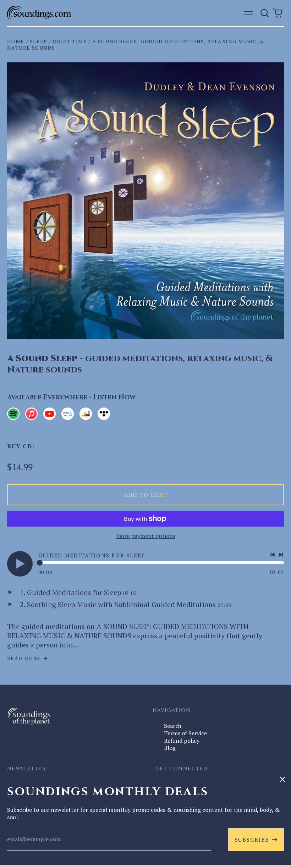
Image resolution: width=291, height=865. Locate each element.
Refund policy (181, 741)
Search (172, 726)
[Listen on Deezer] (85, 414)
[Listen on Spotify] (13, 414)
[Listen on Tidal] (104, 414)
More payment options (145, 536)
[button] (264, 13)
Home (15, 41)
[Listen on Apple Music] (31, 414)
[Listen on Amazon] (67, 414)
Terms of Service (185, 733)
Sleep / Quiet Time (58, 41)
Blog (170, 748)
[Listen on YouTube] (49, 414)
